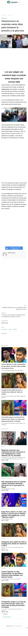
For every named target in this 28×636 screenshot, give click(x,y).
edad (10, 329)
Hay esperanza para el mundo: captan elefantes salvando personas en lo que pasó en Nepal (13, 484)
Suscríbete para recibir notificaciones (15, 248)
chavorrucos (4, 329)
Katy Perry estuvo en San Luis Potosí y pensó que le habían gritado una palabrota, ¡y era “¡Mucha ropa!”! (13, 514)
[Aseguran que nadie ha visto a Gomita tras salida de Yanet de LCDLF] (14, 380)
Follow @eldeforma (7, 616)
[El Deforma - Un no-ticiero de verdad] (14, 2)
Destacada (10, 15)
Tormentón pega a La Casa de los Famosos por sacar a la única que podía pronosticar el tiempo (13, 419)
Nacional (3, 538)
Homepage (3, 15)
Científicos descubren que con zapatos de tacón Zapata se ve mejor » (14, 308)
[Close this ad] (27, 628)
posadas (15, 329)
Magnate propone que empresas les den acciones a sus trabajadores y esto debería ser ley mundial (13, 452)
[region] (14, 8)
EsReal (3, 446)
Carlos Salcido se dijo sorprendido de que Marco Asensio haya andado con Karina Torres (13, 366)
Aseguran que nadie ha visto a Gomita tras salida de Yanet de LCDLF (11, 392)
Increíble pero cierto (7, 478)
